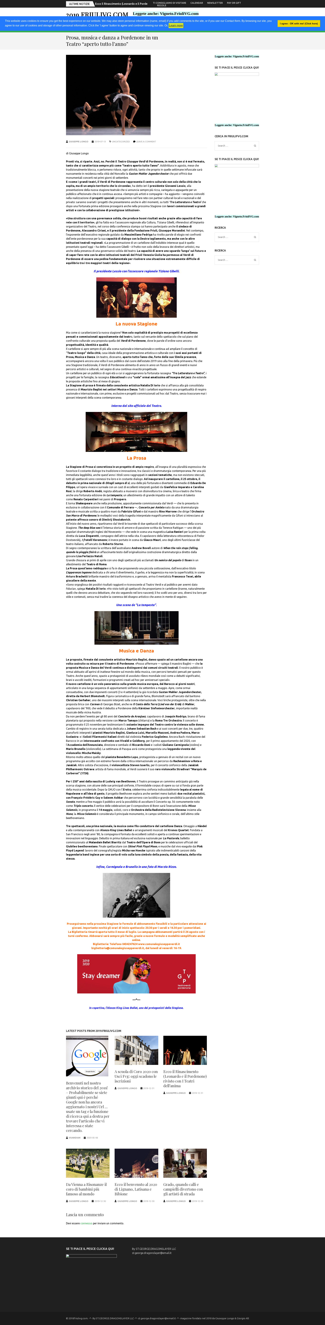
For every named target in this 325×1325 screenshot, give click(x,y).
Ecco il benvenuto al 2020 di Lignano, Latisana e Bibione (136, 1189)
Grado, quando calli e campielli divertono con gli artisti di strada (183, 1189)
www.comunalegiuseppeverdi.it (159, 944)
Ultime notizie (79, 3)
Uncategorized (121, 141)
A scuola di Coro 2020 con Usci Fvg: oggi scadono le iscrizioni (136, 1076)
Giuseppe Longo (78, 141)
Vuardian (74, 1137)
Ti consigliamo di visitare (169, 3)
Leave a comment (146, 141)
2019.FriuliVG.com (97, 14)
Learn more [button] (176, 25)
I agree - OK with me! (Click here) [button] (299, 23)
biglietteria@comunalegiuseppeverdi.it (117, 948)
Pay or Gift (234, 3)
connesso (86, 1223)
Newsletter (215, 3)
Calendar (196, 3)
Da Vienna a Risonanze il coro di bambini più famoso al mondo (135, 3)
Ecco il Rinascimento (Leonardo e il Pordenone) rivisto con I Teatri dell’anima (185, 1078)
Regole (161, 5)
